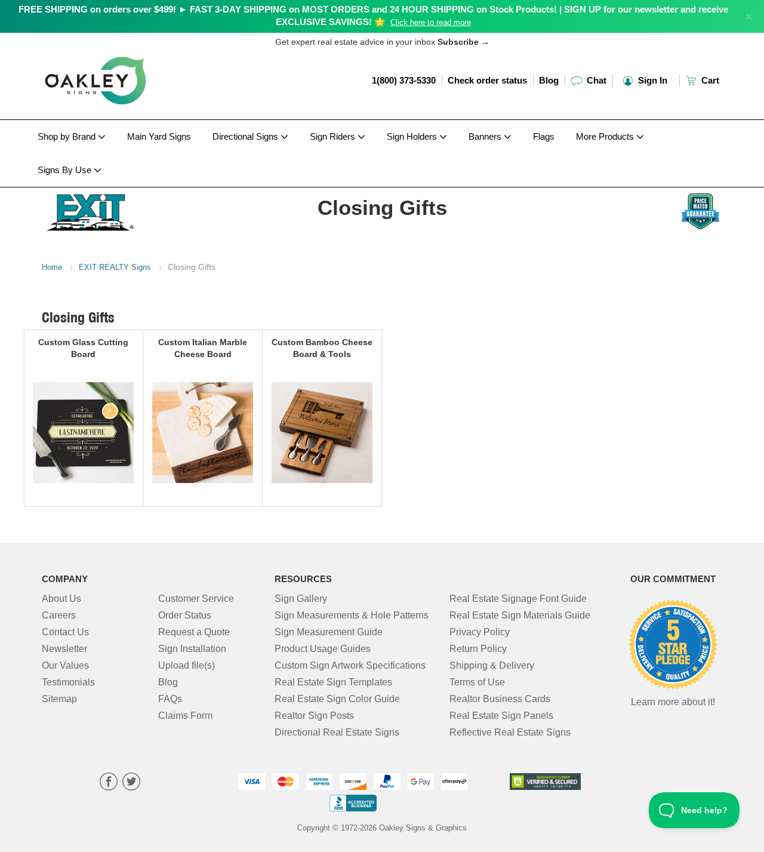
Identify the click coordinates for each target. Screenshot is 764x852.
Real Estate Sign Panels (501, 715)
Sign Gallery (301, 598)
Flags (543, 136)
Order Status (184, 615)
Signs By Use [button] (66, 170)
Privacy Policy (479, 632)
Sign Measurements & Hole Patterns (352, 615)
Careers (59, 615)
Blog (549, 80)
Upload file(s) (186, 665)
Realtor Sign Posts (314, 715)
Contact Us (65, 632)
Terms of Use (477, 682)
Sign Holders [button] (413, 136)
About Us (61, 598)
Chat (595, 80)
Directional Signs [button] (246, 136)
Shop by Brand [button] (68, 136)
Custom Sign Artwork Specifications (350, 665)
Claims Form (185, 715)
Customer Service (196, 598)
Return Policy (478, 649)
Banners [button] (486, 136)
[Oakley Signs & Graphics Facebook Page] (108, 783)
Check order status (487, 80)
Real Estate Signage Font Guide (518, 598)
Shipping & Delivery (491, 665)
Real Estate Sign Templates (333, 682)
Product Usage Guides (323, 649)
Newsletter (64, 649)
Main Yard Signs (159, 136)
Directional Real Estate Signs (337, 732)
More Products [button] (606, 136)
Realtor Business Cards (499, 699)
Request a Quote (194, 632)
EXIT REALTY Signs (115, 267)
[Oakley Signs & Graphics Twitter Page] (131, 783)
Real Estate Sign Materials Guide (519, 615)
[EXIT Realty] (120, 209)
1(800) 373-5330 (404, 80)
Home (52, 267)
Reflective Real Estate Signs (510, 732)
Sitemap (59, 699)
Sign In (651, 80)
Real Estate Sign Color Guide (337, 699)
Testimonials (68, 682)
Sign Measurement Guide (329, 632)
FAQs (170, 699)
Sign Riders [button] (334, 136)
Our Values (65, 665)
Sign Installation (192, 649)
